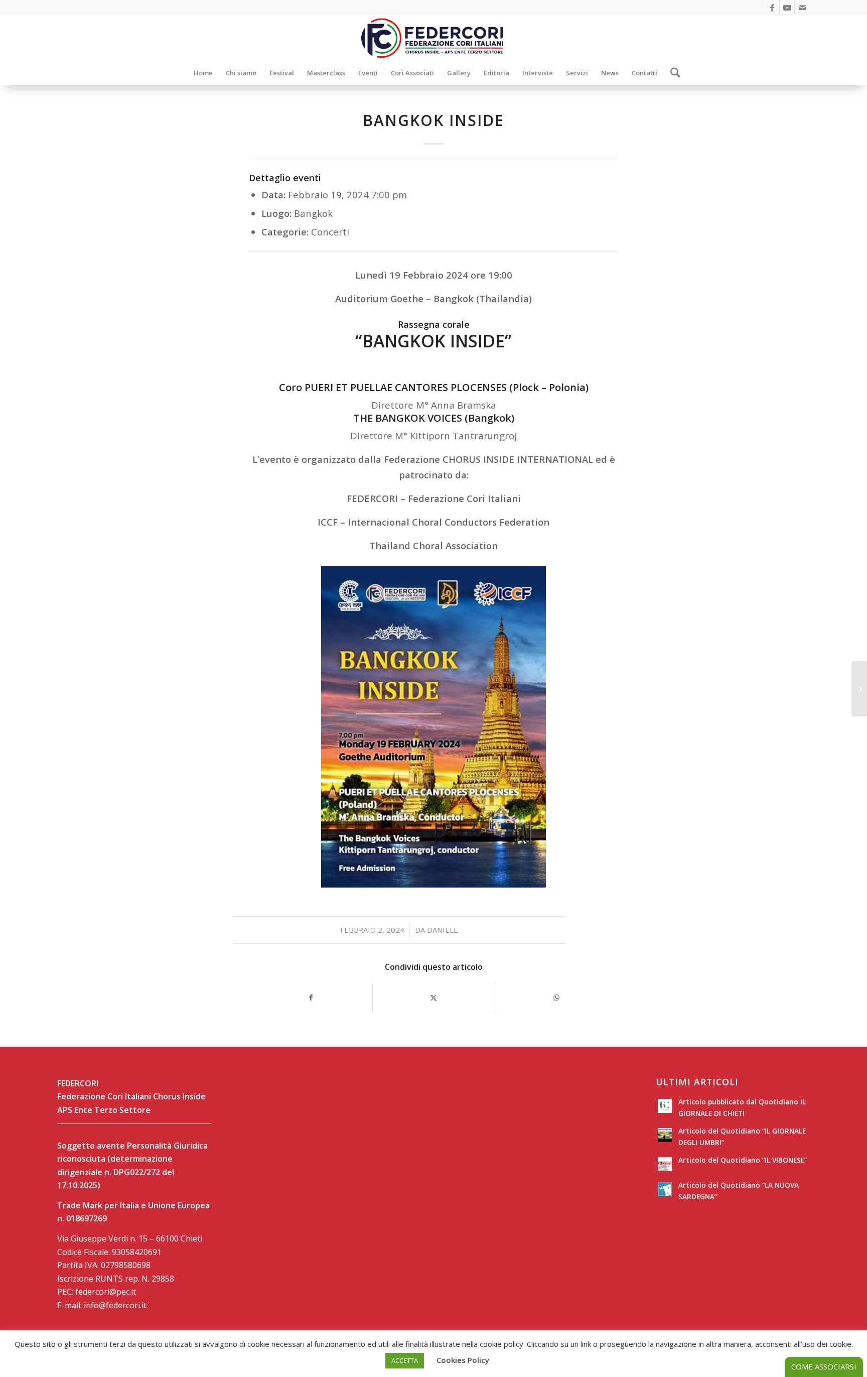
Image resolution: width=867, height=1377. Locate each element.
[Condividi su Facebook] (310, 997)
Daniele (442, 930)
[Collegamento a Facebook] (772, 7)
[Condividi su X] (434, 997)
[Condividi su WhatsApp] (556, 997)
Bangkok (313, 213)
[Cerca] (672, 72)
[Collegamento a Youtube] (787, 7)
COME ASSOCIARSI (823, 1366)
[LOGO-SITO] (433, 37)
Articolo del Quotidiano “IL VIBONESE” (742, 1160)
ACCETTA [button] (404, 1360)
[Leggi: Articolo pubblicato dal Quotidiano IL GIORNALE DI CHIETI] (665, 1106)
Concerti (330, 231)
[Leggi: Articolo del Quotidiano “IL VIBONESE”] (665, 1164)
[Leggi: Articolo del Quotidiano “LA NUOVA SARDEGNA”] (665, 1189)
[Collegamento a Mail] (802, 7)
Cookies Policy (463, 1360)
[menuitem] (203, 72)
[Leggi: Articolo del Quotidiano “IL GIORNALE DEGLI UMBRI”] (665, 1135)
